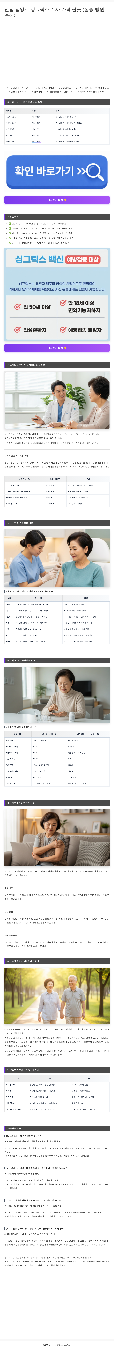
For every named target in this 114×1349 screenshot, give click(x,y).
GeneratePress (65, 1345)
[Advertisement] (57, 37)
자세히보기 (36, 117)
